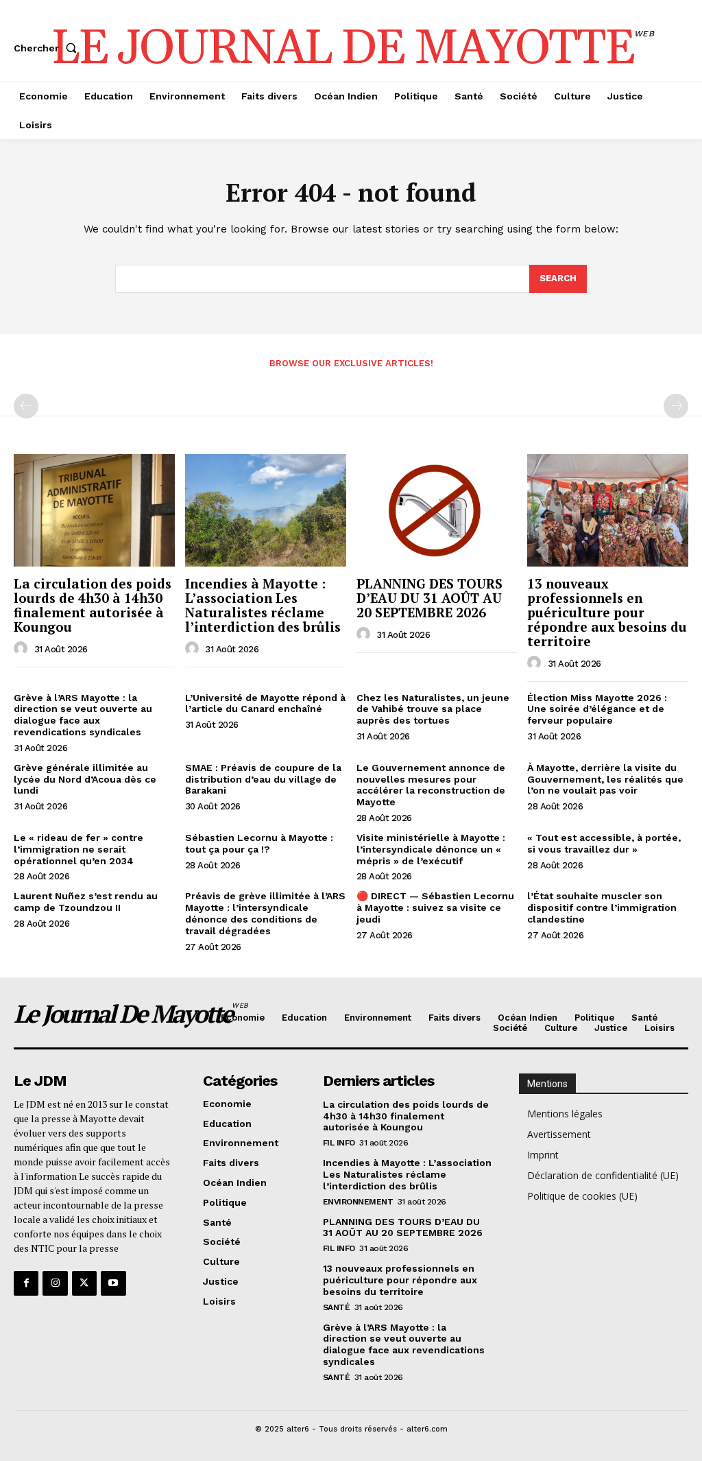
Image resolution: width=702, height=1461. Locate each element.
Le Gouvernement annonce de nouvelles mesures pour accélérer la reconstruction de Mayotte (430, 784)
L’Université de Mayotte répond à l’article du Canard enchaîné (265, 703)
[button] (48, 48)
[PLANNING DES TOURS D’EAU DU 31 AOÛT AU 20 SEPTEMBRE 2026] (437, 510)
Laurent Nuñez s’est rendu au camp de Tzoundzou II (86, 901)
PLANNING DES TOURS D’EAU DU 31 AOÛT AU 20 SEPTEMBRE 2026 (429, 598)
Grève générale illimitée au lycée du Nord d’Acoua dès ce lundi (85, 779)
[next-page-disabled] (676, 406)
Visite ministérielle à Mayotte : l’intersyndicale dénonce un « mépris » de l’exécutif (430, 849)
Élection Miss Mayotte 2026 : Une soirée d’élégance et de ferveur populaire (597, 709)
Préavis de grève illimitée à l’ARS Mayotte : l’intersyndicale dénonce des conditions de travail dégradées (265, 913)
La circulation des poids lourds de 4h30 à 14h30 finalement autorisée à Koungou (92, 605)
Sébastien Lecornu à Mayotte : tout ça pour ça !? (259, 843)
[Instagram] (55, 1283)
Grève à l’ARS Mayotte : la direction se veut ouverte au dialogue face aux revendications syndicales (83, 714)
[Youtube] (113, 1283)
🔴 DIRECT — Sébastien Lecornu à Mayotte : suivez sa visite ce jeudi (435, 907)
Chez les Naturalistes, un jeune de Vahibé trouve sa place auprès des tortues (432, 709)
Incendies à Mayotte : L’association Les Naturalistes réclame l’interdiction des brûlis (263, 605)
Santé (336, 1307)
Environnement (358, 1202)
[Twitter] (84, 1283)
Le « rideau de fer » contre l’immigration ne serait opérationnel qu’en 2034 (78, 849)
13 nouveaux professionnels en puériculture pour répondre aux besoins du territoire (607, 612)
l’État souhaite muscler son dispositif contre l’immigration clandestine (602, 907)
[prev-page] (26, 406)
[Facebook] (26, 1283)
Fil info (339, 1143)
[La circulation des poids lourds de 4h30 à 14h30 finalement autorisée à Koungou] (94, 510)
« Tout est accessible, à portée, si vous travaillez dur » (604, 843)
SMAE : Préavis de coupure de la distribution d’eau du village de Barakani (263, 779)
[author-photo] (23, 648)
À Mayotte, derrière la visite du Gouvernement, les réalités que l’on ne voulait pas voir (605, 779)
